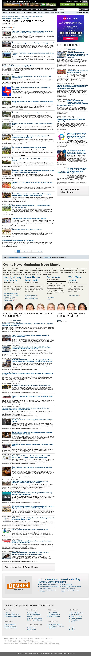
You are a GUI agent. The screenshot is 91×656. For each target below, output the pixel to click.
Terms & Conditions (76, 616)
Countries (22, 16)
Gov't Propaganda (17, 143)
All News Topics (10, 613)
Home (3, 16)
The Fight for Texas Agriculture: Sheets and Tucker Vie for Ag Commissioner (31, 88)
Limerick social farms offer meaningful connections (18, 240)
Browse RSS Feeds (54, 616)
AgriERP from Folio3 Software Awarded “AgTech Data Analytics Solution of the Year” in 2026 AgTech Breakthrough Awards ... (77, 135)
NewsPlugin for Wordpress (56, 626)
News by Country (15, 9)
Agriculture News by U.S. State (11, 295)
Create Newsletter (11, 624)
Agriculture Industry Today (20, 1)
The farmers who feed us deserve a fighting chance (18, 66)
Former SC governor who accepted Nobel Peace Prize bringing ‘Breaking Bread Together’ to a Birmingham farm (31, 194)
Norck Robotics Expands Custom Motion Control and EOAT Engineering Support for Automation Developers (30, 553)
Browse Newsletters (11, 628)
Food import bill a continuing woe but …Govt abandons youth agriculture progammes (31, 206)
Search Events (31, 628)
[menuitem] (14, 615)
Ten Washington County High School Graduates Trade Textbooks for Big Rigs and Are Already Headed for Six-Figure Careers (33, 507)
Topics (14, 18)
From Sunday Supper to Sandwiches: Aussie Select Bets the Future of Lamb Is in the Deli (27, 374)
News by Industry (27, 9)
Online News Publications (10, 299)
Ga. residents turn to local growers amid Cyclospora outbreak (31, 113)
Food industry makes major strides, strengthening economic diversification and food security (30, 136)
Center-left (18, 132)
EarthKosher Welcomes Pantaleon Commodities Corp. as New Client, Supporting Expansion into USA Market (27, 324)
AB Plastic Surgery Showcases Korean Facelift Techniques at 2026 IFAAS (32, 445)
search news (22, 257)
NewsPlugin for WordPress (31, 298)
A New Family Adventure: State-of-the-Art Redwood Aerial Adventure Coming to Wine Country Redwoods (30, 482)
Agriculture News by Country (11, 293)
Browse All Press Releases (34, 618)
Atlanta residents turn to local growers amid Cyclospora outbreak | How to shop (32, 102)
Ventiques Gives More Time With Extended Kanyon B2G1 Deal (31, 385)
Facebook (18, 640)
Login (72, 628)
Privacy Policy (75, 620)
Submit (69, 49)
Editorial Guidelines (76, 618)
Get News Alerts (39, 9)
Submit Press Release (33, 613)
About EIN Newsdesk (77, 613)
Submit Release (82, 4)
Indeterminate (16, 166)
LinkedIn (24, 640)
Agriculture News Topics (9, 297)
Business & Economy (70, 80)
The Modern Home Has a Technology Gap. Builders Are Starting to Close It (32, 420)
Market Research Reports (34, 620)
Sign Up (73, 629)
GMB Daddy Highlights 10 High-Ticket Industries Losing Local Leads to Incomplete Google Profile (33, 518)
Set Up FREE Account (68, 4)
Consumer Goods (79, 80)
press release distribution (42, 638)
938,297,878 (47, 12)
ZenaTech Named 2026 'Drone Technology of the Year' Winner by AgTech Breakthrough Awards (32, 493)
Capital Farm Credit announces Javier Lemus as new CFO (30, 530)
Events (48, 299)
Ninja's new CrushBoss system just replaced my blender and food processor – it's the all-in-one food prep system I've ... (32, 32)
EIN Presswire (50, 297)
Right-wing (23, 201)
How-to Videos (75, 615)
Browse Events (31, 629)
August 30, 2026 (66, 51)
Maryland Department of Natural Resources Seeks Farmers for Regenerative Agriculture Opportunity (71, 119)
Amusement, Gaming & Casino (34, 488)
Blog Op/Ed (52, 628)
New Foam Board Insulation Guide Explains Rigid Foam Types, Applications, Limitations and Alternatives (77, 55)
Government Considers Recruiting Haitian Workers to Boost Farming (30, 159)
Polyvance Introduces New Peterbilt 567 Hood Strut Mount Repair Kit (32, 397)
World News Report (8, 300)
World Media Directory (38, 16)
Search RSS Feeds (54, 615)
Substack (30, 640)
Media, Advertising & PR (33, 343)
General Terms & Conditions (36, 643)
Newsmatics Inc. (8, 642)
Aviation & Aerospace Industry (34, 502)
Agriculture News (6, 18)
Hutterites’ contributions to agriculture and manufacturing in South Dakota (33, 53)
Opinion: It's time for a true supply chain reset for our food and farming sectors (31, 76)
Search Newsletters (11, 626)
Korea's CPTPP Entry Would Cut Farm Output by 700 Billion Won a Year (32, 183)
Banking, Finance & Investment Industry (36, 381)
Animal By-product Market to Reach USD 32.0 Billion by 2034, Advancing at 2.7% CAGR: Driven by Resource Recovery (31, 456)
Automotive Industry (32, 404)
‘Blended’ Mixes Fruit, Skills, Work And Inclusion (27, 230)
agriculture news (13, 257)
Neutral (12, 49)
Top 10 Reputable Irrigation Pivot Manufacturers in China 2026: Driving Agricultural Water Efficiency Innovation (77, 170)
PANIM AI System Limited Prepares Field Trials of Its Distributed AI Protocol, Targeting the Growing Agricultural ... (72, 103)
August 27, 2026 (66, 99)
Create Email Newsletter (31, 295)
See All (73, 49)
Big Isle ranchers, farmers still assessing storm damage (29, 148)
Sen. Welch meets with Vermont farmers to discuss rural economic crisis (32, 124)
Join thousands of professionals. (56, 579)
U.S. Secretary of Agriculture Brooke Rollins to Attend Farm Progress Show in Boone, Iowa (76, 152)
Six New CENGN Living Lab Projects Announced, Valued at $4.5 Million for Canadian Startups (31, 541)
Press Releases (50, 9)
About (5, 9)
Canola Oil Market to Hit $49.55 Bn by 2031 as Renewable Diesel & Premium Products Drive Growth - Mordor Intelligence (25, 408)
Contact (85, 9)
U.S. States (28, 16)
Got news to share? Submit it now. (69, 190)
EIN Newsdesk (22, 638)
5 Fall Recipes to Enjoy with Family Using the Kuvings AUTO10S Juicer (32, 468)
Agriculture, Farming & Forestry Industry (74, 65)
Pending (14, 39)
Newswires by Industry (12, 16)
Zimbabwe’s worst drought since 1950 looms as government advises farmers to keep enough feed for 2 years (33, 171)
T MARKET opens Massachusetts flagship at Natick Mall (77, 71)
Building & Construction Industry (34, 355)
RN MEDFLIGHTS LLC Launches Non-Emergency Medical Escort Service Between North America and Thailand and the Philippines (32, 360)
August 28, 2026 (66, 83)
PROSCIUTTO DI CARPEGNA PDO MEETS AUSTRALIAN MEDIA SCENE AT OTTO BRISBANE (32, 433)
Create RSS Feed (29, 297)
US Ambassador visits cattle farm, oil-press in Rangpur (29, 218)
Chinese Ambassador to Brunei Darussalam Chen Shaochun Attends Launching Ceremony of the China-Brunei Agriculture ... (72, 86)
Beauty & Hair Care (32, 451)
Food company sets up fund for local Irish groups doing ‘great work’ (33, 43)
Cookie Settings (55, 643)
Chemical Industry (31, 463)
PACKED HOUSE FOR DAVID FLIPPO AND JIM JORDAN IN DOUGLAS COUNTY (30, 336)
